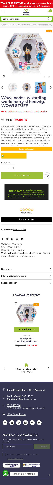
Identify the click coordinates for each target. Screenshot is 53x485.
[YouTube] (32, 422)
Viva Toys (17, 244)
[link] (26, 368)
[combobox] (23, 19)
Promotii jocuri (27, 256)
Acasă (4, 25)
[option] (26, 53)
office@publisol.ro (16, 414)
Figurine (37, 253)
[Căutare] (26, 19)
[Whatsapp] (22, 239)
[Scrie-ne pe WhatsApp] (5, 473)
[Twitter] (7, 239)
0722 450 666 (13, 405)
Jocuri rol (13, 256)
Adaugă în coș (22, 176)
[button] (44, 76)
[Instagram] (11, 422)
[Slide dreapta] (49, 368)
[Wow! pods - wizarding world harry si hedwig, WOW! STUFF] (26, 313)
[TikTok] (25, 422)
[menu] (2, 11)
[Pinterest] (12, 239)
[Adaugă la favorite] (47, 175)
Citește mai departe (26, 149)
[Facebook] (2, 239)
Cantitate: (6, 162)
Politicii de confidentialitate (15, 458)
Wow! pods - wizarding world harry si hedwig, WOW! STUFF (27, 340)
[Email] (17, 239)
